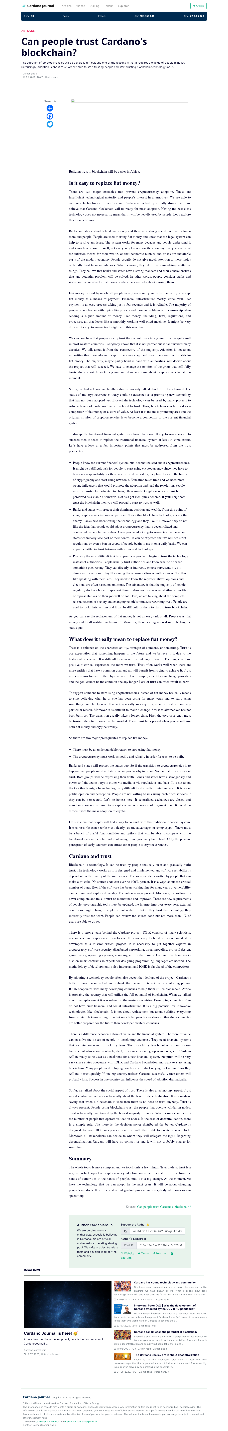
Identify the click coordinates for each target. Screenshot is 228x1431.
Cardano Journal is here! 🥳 (51, 1333)
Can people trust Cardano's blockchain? (164, 1206)
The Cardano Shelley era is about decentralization (166, 1355)
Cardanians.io (30, 73)
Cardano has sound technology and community (165, 1282)
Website (128, 1253)
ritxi (154, 1325)
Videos (80, 6)
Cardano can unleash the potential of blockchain (165, 1332)
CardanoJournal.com (35, 1350)
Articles (68, 6)
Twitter (145, 1253)
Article (199, 5)
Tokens (108, 6)
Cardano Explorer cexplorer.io (81, 1421)
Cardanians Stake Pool (48, 1421)
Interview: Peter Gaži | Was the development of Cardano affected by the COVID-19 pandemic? (165, 1307)
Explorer (123, 6)
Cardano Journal (40, 6)
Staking (94, 6)
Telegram (161, 1253)
